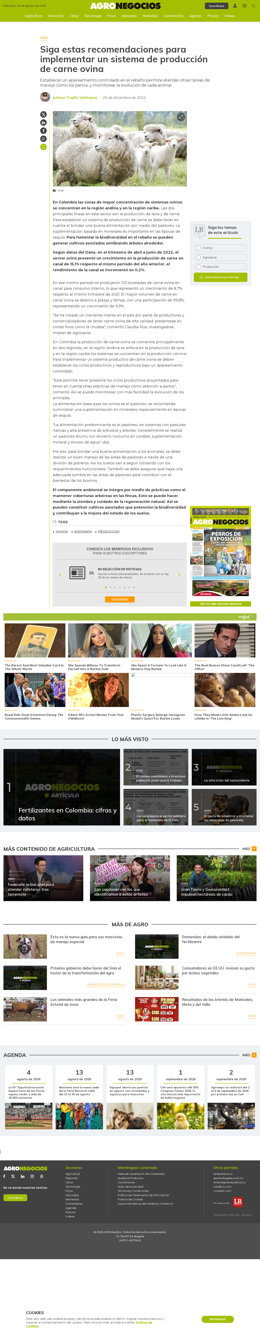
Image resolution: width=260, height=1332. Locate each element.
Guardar (43, 147)
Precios (213, 16)
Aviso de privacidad (130, 1186)
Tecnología (92, 16)
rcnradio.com (222, 1190)
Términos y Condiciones (133, 1190)
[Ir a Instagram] (32, 1176)
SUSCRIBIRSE (119, 599)
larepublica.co (222, 1173)
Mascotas (56, 16)
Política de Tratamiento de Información (143, 1195)
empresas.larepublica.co (229, 1182)
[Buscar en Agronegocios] (254, 6)
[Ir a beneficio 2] (110, 587)
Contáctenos (126, 1182)
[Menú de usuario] (235, 5)
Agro (120, 953)
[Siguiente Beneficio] (179, 575)
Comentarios (173, 16)
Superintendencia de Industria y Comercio (145, 1203)
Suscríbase (216, 6)
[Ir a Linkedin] (22, 1176)
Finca (111, 16)
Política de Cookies (130, 1199)
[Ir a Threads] (41, 1176)
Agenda (195, 16)
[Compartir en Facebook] (43, 130)
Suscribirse (15, 1197)
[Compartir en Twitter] (43, 114)
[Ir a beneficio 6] (129, 587)
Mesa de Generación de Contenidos (141, 1173)
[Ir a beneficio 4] (120, 587)
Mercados (129, 16)
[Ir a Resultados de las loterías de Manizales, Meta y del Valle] (157, 1009)
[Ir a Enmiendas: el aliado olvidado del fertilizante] (157, 946)
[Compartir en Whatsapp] (43, 139)
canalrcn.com (222, 1186)
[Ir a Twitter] (13, 1176)
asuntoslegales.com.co (228, 1178)
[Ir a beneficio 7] (134, 587)
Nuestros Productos (130, 1178)
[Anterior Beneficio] (60, 575)
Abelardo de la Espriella (105, 984)
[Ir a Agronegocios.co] (25, 1168)
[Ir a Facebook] (4, 1176)
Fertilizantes (246, 953)
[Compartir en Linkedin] (43, 122)
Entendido (218, 1319)
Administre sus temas (222, 277)
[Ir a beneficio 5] (124, 587)
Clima (73, 16)
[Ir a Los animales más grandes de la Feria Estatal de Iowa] (25, 1009)
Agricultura (33, 16)
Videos (229, 16)
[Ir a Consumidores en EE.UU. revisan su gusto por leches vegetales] (157, 978)
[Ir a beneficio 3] (115, 587)
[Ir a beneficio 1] (106, 587)
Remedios (150, 16)
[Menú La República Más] (244, 6)
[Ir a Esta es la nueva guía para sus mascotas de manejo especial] (25, 946)
